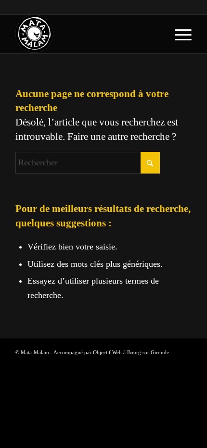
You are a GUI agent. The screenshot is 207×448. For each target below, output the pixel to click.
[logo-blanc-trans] (85, 34)
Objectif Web (107, 352)
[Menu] (178, 34)
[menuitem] (178, 34)
